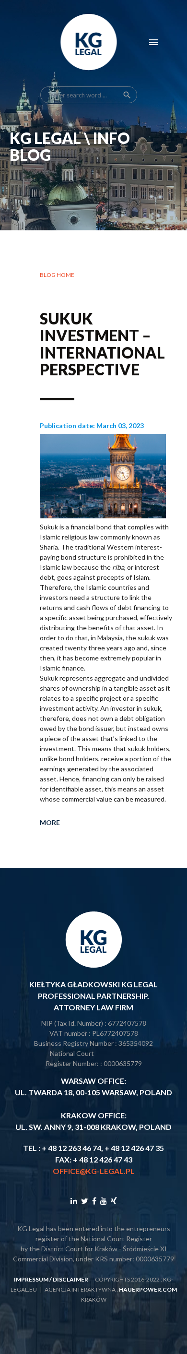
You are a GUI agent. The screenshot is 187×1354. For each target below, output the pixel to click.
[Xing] (114, 1200)
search (127, 95)
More (50, 822)
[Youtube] (103, 1200)
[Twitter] (84, 1200)
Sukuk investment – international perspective (102, 344)
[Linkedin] (73, 1200)
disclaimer (70, 1279)
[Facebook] (94, 1200)
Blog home (57, 274)
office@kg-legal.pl (94, 1170)
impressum (31, 1279)
